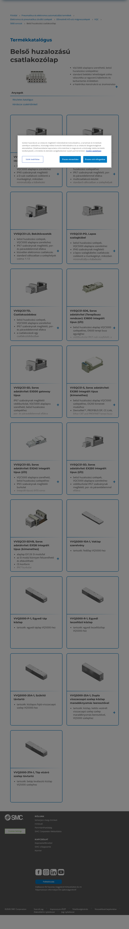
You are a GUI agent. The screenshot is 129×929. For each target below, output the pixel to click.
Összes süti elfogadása (95, 159)
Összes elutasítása (70, 159)
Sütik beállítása (32, 159)
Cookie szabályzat (93, 151)
